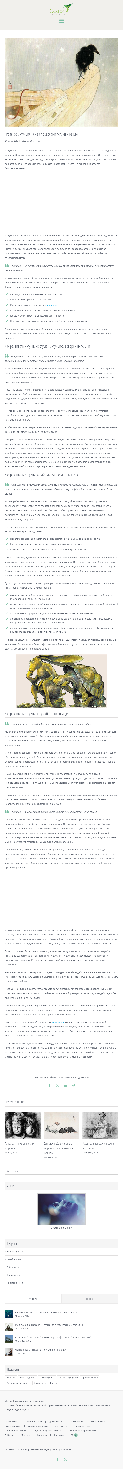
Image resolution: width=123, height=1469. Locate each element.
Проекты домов (90, 1377)
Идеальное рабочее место (48, 1430)
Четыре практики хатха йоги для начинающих (41, 1349)
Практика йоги (15, 1282)
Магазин (25, 1435)
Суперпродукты (13, 1426)
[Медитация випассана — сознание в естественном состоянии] (9, 1324)
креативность (52, 304)
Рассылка (59, 1435)
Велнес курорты (28, 1377)
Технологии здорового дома (83, 1430)
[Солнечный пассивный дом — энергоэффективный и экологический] (9, 1337)
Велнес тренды (47, 1377)
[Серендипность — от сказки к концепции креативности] (9, 1312)
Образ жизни (36, 141)
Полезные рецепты (68, 1377)
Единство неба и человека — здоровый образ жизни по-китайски (60, 1148)
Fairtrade (9, 1435)
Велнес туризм (15, 1251)
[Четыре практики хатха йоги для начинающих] (9, 1349)
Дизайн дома (14, 1259)
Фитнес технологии (38, 1426)
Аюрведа (11, 1377)
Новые (89, 1299)
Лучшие (33, 1299)
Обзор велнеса (15, 1267)
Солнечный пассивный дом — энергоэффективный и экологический (53, 1337)
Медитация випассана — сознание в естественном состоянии (49, 1324)
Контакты (42, 1435)
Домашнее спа (82, 1426)
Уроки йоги (40, 1383)
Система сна (61, 1426)
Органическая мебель (16, 1430)
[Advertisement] (61, 202)
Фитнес (53, 1383)
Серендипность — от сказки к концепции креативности (46, 1312)
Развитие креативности (18, 1383)
